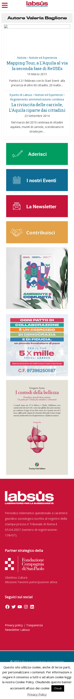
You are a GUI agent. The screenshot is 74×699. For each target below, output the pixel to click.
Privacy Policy (37, 694)
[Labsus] (37, 4)
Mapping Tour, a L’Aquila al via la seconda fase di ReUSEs (37, 65)
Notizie (22, 58)
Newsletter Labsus (17, 630)
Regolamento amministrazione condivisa (37, 99)
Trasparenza (34, 625)
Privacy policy (14, 625)
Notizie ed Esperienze (43, 58)
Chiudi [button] (58, 688)
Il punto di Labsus (20, 95)
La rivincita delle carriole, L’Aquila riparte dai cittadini (37, 107)
